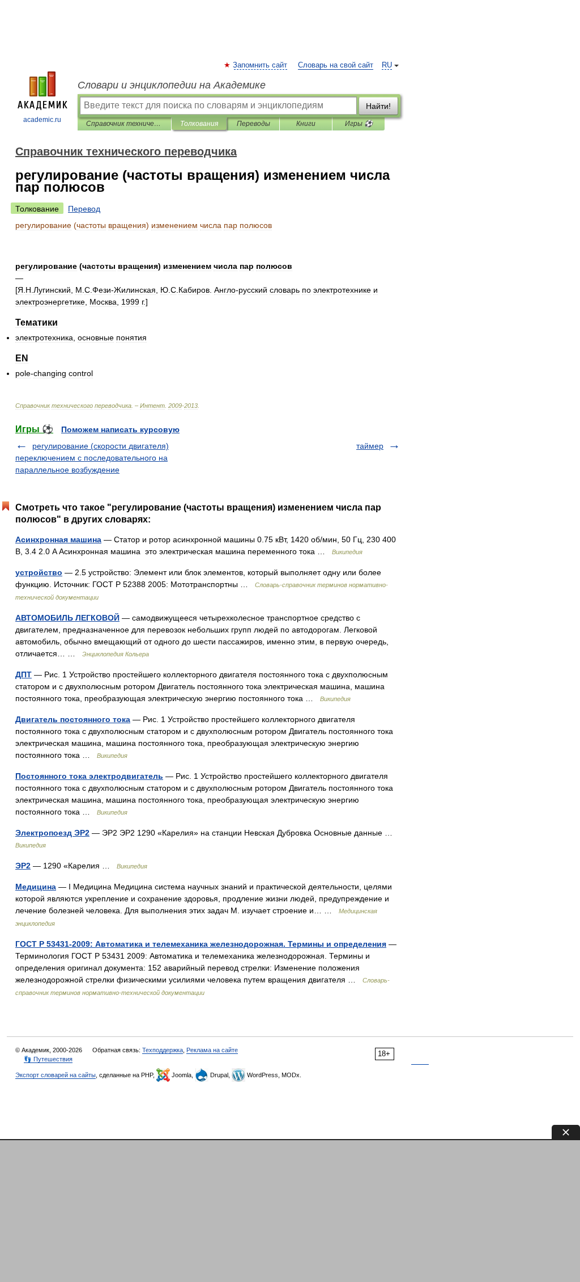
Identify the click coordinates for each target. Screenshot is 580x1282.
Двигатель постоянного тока (72, 719)
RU (387, 65)
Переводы (253, 124)
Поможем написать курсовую (120, 429)
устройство (38, 572)
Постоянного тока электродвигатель (89, 776)
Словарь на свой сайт (335, 65)
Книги (305, 124)
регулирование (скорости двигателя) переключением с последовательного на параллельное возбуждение (92, 457)
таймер (369, 445)
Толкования (199, 124)
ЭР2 (23, 865)
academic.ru (42, 120)
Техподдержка (162, 1050)
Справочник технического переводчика (124, 124)
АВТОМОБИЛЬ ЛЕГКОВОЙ (67, 617)
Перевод (84, 208)
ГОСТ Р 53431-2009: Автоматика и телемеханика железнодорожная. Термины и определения (200, 943)
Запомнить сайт (260, 65)
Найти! (378, 106)
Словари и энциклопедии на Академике (172, 85)
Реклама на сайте (212, 1050)
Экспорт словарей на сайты (55, 1075)
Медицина (35, 886)
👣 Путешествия (48, 1059)
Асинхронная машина (58, 539)
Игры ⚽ (359, 124)
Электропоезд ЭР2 (52, 832)
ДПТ (23, 674)
